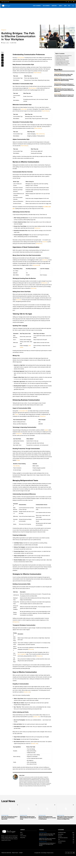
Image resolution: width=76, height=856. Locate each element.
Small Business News (57, 73)
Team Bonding (16, 465)
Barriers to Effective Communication (62, 56)
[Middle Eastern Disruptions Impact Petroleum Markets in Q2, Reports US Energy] (28, 808)
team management (22, 654)
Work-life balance (32, 88)
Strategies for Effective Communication (63, 63)
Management (3, 29)
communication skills (23, 410)
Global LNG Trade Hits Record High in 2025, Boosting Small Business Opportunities (63, 75)
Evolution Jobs (27, 692)
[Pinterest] (2, 60)
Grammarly (44, 259)
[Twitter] (71, 2)
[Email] (2, 65)
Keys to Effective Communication (62, 64)
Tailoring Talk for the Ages (60, 59)
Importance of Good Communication (62, 58)
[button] (73, 5)
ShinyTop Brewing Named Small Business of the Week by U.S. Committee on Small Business (64, 84)
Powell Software (37, 72)
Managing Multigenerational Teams (62, 62)
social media (24, 109)
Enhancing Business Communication (62, 60)
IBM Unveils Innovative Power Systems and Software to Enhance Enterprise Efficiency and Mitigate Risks (64, 90)
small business (21, 57)
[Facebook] (66, 2)
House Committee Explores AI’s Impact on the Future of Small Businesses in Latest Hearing (64, 95)
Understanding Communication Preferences (64, 55)
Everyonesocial (36, 265)
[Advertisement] (38, 16)
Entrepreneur (37, 228)
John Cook (14, 42)
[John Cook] (15, 780)
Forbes (16, 414)
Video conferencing (40, 133)
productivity (44, 241)
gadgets (46, 430)
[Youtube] (74, 2)
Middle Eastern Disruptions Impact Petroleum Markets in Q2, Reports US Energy (63, 79)
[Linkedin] (69, 2)
